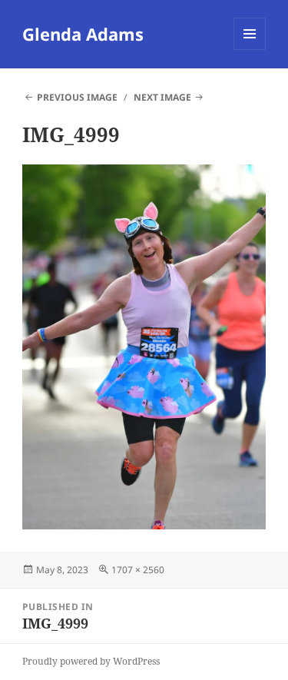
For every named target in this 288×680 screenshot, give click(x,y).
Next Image (162, 97)
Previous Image (77, 97)
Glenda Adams (83, 33)
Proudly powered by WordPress (91, 661)
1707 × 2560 (137, 569)
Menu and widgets (250, 49)
